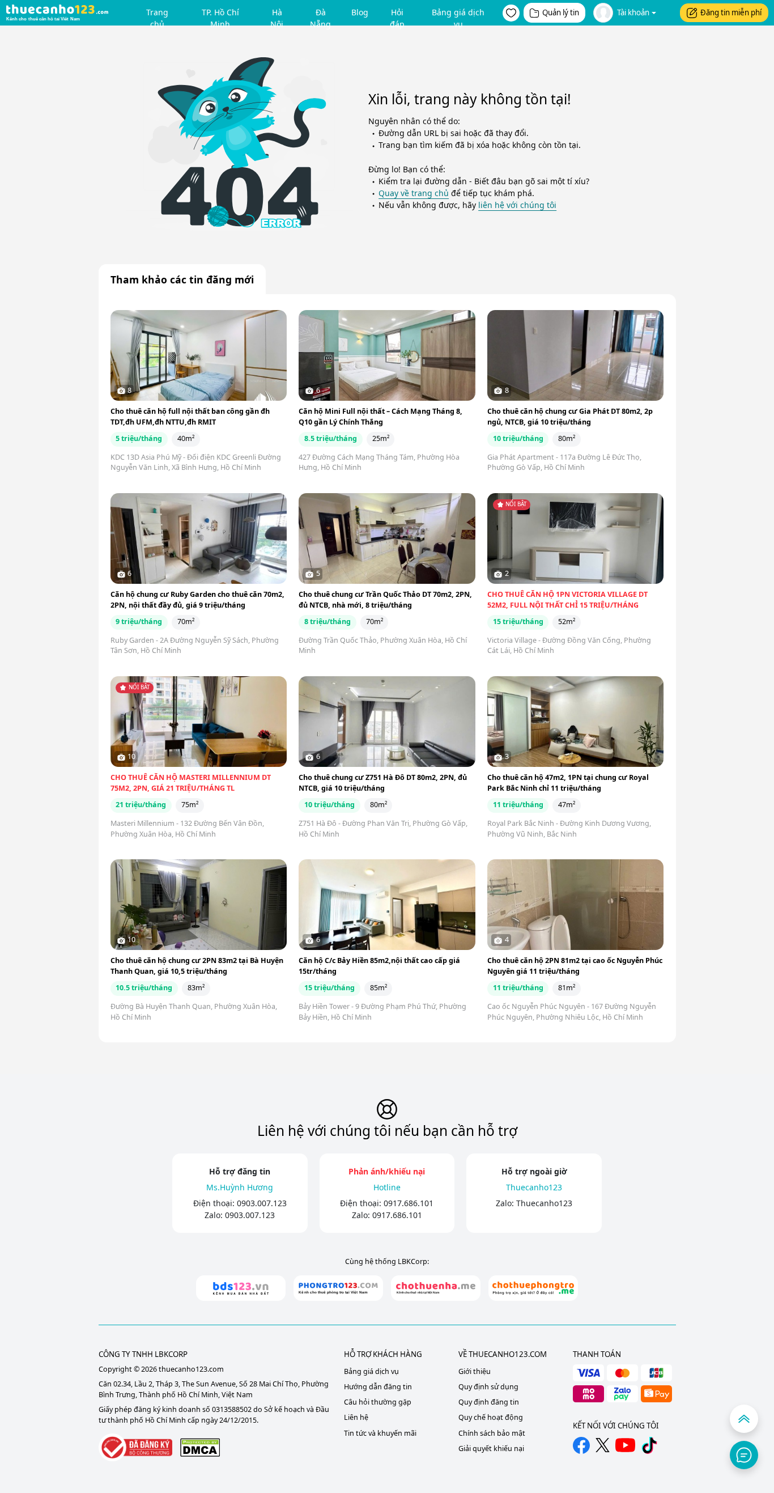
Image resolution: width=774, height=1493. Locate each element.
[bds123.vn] (241, 1288)
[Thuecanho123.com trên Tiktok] (649, 1445)
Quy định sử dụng (488, 1387)
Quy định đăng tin (488, 1402)
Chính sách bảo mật (491, 1433)
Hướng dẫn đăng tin (378, 1387)
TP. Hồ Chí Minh (220, 15)
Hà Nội (276, 15)
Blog (359, 12)
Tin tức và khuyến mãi (380, 1433)
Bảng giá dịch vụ (458, 15)
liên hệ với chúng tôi (517, 205)
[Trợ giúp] (744, 1455)
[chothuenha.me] (435, 1288)
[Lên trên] (744, 1419)
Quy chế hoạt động (490, 1417)
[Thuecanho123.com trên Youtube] (625, 1445)
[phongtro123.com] (338, 1288)
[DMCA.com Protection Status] (200, 1447)
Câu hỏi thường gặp (377, 1402)
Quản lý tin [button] (560, 12)
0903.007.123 (262, 1203)
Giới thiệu (474, 1371)
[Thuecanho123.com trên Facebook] (581, 1445)
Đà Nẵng (320, 15)
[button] (511, 13)
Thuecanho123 (544, 1203)
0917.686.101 (408, 1203)
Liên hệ (356, 1417)
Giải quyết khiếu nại (491, 1448)
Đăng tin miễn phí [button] (731, 12)
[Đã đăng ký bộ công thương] (135, 1447)
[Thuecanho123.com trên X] (603, 1445)
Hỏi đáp (397, 15)
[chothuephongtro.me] (533, 1288)
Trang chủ (157, 15)
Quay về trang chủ (414, 193)
